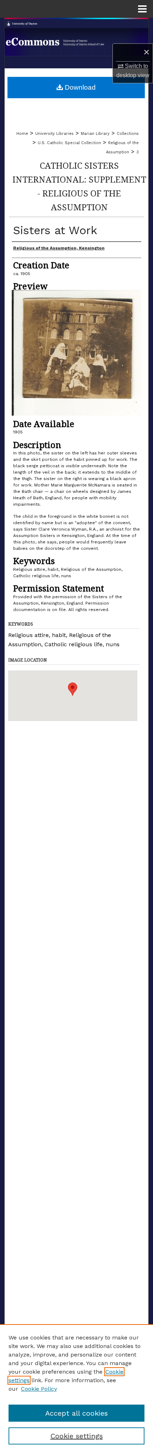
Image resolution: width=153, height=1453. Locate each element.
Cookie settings (77, 1436)
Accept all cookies (76, 1413)
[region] (76, 1388)
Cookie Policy (39, 1388)
